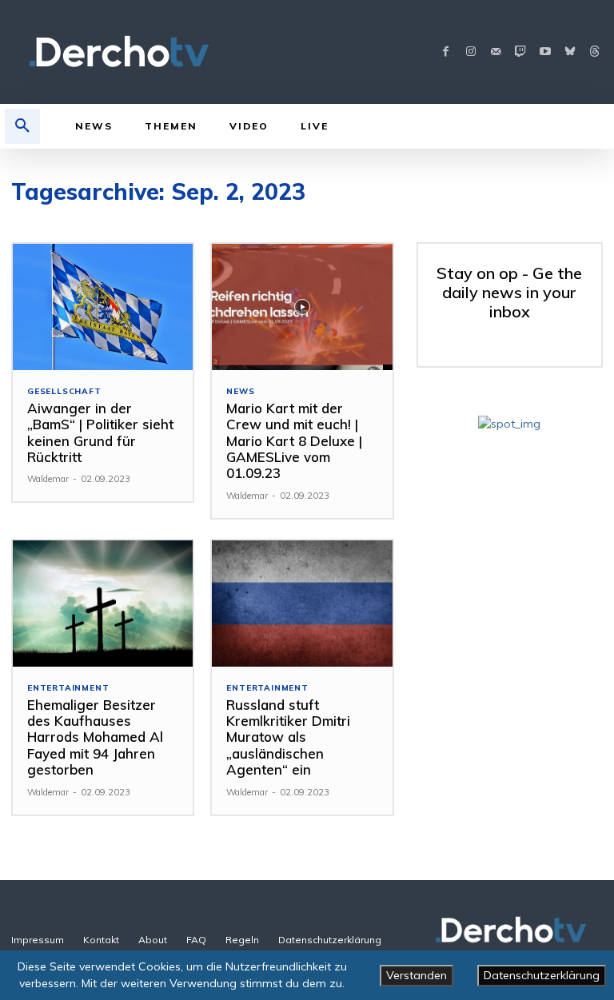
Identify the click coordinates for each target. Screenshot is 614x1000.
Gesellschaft (64, 392)
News (240, 392)
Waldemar (48, 478)
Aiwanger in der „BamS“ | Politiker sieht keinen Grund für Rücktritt (100, 432)
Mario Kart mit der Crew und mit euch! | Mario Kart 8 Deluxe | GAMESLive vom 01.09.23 (294, 441)
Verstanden (416, 975)
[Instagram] (470, 52)
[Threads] (594, 52)
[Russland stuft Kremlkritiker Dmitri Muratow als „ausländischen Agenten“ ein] (302, 603)
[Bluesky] (569, 52)
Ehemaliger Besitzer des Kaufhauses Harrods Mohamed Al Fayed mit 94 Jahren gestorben (95, 737)
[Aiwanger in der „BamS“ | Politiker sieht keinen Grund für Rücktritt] (103, 307)
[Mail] (495, 52)
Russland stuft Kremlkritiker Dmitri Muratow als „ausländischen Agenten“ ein (288, 737)
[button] (22, 126)
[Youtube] (544, 52)
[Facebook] (445, 52)
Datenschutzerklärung (542, 975)
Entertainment (68, 688)
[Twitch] (520, 52)
